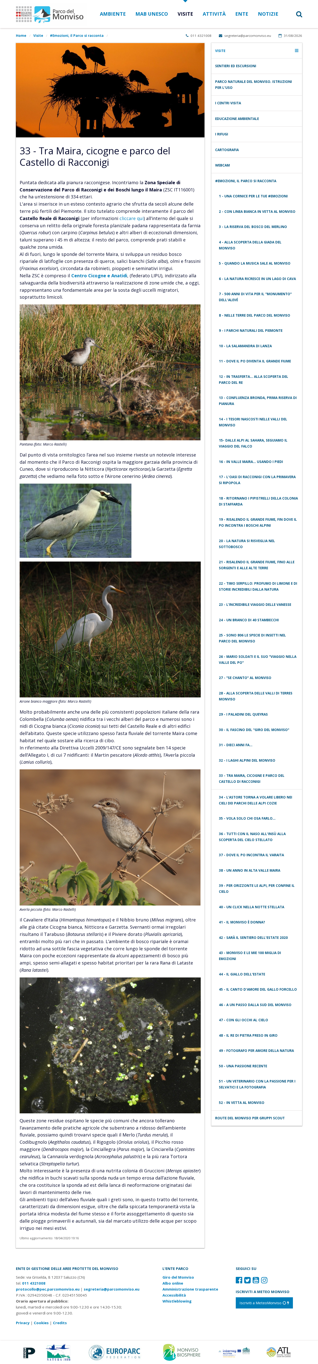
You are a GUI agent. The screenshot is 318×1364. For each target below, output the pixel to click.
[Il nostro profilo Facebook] (239, 1280)
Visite (38, 35)
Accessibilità (174, 1295)
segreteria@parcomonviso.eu (247, 35)
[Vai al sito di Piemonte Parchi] (28, 1351)
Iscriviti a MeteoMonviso (260, 1302)
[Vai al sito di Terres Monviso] (235, 1351)
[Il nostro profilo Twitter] (247, 1280)
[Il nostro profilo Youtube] (256, 1280)
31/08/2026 (292, 35)
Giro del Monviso (178, 1277)
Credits (60, 1322)
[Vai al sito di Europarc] (114, 1351)
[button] (292, 14)
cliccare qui (131, 218)
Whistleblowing (177, 1301)
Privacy (23, 1322)
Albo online (172, 1283)
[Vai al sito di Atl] (280, 1351)
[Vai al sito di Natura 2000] (58, 1351)
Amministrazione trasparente (190, 1289)
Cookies (41, 1322)
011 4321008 (200, 35)
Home (21, 35)
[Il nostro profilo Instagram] (264, 1280)
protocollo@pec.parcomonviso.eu (48, 1289)
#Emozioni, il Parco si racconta (77, 35)
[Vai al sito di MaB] (182, 1351)
